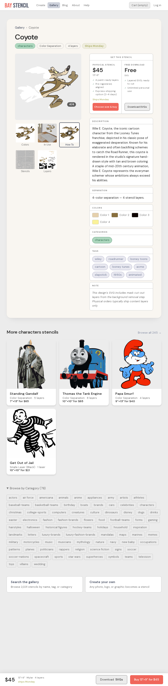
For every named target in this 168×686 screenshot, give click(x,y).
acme (140, 267)
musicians (64, 542)
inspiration (140, 527)
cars (112, 505)
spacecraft (41, 557)
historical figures (56, 527)
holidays (102, 527)
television (144, 557)
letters (32, 534)
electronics (30, 520)
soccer (131, 549)
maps (122, 534)
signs (118, 549)
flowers (88, 520)
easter (13, 520)
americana (46, 497)
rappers (64, 549)
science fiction (99, 549)
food (102, 520)
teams (129, 557)
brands (98, 505)
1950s (118, 274)
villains (24, 564)
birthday (69, 505)
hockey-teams (82, 527)
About (76, 5)
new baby (128, 542)
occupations (148, 542)
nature (100, 542)
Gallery (53, 5)
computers (59, 512)
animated (135, 274)
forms (139, 520)
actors (13, 497)
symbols (113, 557)
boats (84, 505)
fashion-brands (68, 520)
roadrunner (116, 259)
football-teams (120, 520)
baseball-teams (19, 505)
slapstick (101, 274)
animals (63, 497)
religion (80, 549)
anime (78, 497)
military (13, 542)
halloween (33, 527)
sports (58, 557)
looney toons (139, 259)
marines (137, 534)
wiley (98, 259)
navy (113, 542)
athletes (139, 497)
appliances (94, 497)
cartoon (100, 267)
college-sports (36, 512)
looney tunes (120, 267)
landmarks (15, 534)
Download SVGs (137, 106)
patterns (14, 549)
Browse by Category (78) (28, 488)
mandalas (107, 534)
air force (28, 497)
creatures (78, 512)
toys (11, 564)
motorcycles (31, 542)
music (49, 542)
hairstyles (15, 527)
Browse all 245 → (149, 332)
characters (25, 46)
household (120, 527)
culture (94, 512)
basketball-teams (46, 505)
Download (111, 679)
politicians (46, 549)
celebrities (127, 505)
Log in (157, 5)
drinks (154, 512)
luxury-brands (51, 534)
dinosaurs (111, 512)
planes (30, 549)
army (111, 497)
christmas (15, 512)
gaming (153, 520)
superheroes (94, 557)
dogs (141, 512)
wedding (39, 564)
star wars (74, 557)
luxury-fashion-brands (80, 534)
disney (128, 512)
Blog (65, 5)
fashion (47, 520)
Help (87, 5)
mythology (83, 542)
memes (152, 534)
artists (124, 497)
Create (40, 5)
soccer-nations (19, 557)
